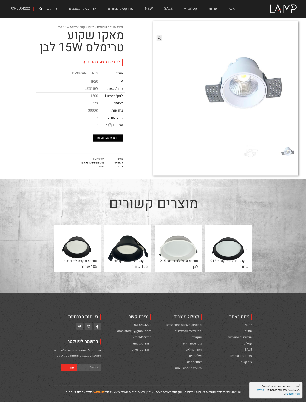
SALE (168, 8)
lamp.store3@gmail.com (134, 331)
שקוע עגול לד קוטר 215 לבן (179, 263)
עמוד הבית (116, 27)
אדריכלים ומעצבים (83, 8)
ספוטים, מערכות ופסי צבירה (184, 325)
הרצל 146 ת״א (141, 337)
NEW (149, 8)
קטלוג (192, 8)
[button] (21, 9)
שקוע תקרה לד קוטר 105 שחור (131, 263)
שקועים (102, 27)
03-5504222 (142, 325)
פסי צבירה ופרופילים (188, 331)
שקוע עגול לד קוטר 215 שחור (229, 263)
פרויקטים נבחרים (120, 8)
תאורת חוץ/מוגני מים (188, 368)
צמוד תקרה (194, 362)
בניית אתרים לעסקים (79, 392)
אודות (213, 8)
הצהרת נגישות (142, 343)
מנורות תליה (194, 350)
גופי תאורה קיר (192, 343)
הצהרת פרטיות (141, 350)
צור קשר (51, 8)
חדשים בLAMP (96, 162)
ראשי (233, 8)
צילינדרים (195, 356)
